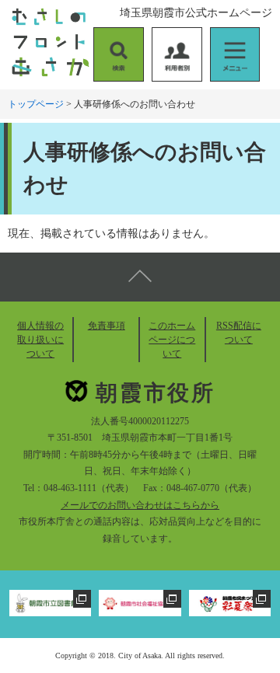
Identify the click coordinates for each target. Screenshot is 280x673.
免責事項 (106, 325)
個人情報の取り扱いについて (40, 339)
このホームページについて (172, 339)
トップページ (36, 104)
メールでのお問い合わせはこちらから (140, 505)
